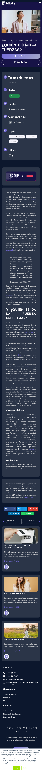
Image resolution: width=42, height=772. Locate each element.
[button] (10, 509)
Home (4, 40)
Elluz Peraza (14, 96)
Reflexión (13, 141)
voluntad (9, 250)
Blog (12, 40)
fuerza (9, 225)
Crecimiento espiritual (17, 136)
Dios (20, 355)
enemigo (9, 295)
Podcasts (6, 698)
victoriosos (29, 332)
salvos (32, 449)
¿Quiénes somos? (9, 694)
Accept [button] (16, 768)
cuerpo (33, 199)
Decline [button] (25, 768)
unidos (28, 367)
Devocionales (31, 136)
